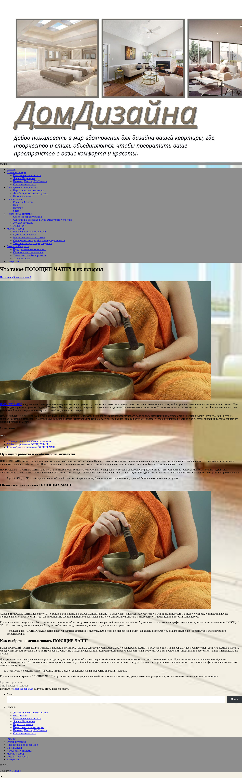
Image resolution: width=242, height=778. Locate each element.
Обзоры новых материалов (28, 252)
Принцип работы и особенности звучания (30, 441)
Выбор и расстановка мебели (29, 231)
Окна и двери (14, 199)
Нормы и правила (23, 196)
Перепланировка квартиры (28, 190)
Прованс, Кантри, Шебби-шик (30, 181)
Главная (11, 169)
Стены (17, 210)
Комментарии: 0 (22, 277)
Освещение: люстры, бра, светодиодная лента (39, 240)
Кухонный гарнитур (24, 234)
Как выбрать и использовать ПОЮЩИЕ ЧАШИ (32, 447)
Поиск (10, 694)
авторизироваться (23, 688)
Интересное (13, 261)
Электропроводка (23, 222)
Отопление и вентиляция (27, 216)
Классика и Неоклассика (27, 175)
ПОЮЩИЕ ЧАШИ (11, 404)
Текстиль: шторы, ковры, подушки (32, 243)
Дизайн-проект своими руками (30, 193)
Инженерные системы (19, 213)
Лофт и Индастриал (24, 178)
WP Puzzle (15, 770)
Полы (16, 205)
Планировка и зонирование (22, 187)
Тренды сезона (21, 258)
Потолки (18, 207)
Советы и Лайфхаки (18, 246)
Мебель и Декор (16, 228)
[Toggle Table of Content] (2, 435)
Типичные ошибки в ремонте (29, 255)
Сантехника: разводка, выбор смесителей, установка (42, 219)
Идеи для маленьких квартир (29, 249)
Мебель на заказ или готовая (29, 237)
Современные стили (24, 184)
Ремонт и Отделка (23, 202)
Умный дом (19, 225)
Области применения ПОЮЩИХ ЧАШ (28, 444)
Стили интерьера (16, 172)
